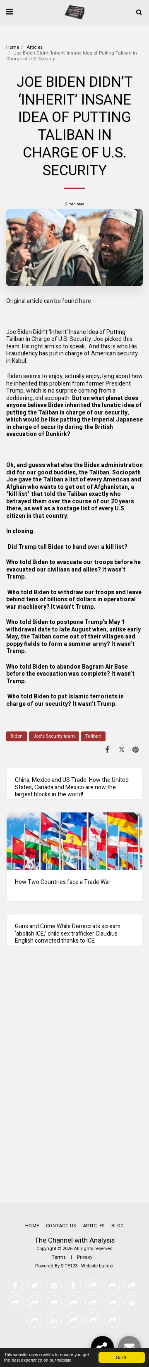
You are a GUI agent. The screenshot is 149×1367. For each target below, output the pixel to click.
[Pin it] (136, 749)
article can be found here (59, 301)
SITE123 (69, 1265)
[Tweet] (122, 749)
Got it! (121, 1357)
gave (24, 479)
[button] (9, 12)
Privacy (84, 1257)
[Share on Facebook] (107, 749)
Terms (59, 1257)
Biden (16, 736)
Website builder (97, 1265)
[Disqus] (74, 1082)
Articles (34, 47)
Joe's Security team (54, 736)
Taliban (93, 736)
